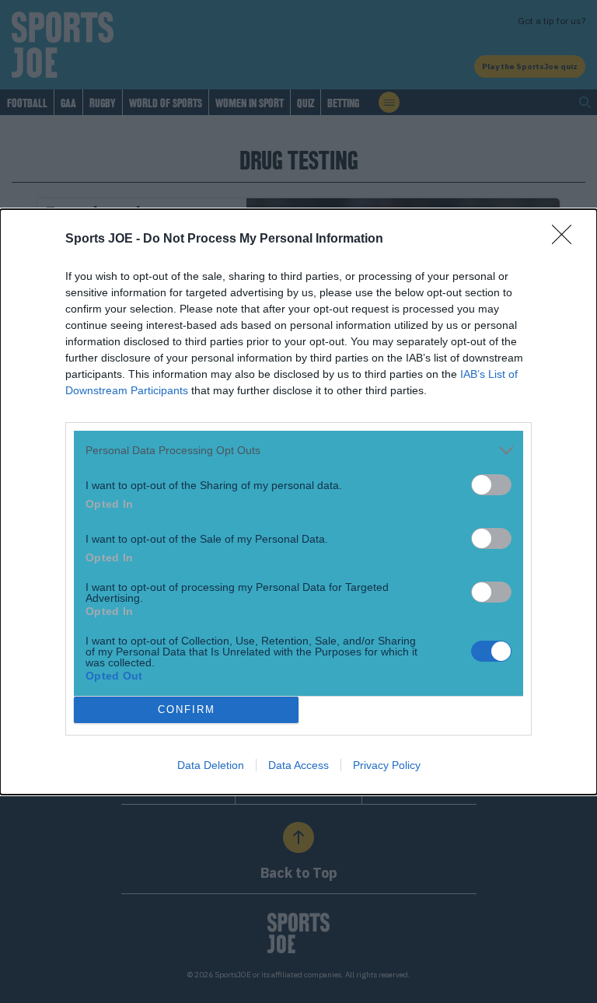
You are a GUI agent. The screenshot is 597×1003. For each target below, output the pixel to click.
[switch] (491, 484)
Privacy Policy (387, 765)
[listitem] (298, 450)
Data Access (298, 765)
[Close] (566, 239)
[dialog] (298, 502)
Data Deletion (210, 765)
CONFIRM (186, 709)
